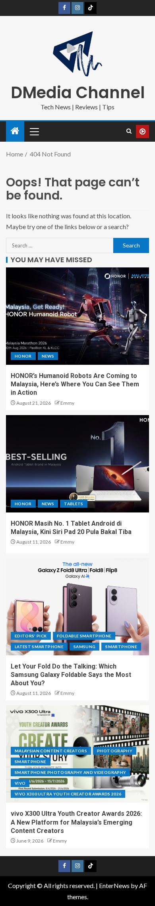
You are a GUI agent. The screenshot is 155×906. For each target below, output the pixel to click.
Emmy (67, 403)
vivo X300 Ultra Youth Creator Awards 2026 (68, 793)
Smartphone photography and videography (70, 772)
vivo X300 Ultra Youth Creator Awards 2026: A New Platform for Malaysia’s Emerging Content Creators (76, 822)
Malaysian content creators (51, 750)
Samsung (84, 646)
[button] (34, 131)
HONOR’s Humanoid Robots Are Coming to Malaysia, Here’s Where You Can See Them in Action (75, 384)
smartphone (121, 646)
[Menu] (34, 131)
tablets (73, 503)
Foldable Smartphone (84, 635)
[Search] (129, 131)
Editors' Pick (31, 635)
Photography (114, 750)
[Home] (15, 131)
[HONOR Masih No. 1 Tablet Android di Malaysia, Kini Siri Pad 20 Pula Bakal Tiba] (77, 463)
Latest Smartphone (39, 646)
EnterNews (114, 885)
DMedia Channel (78, 92)
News (48, 356)
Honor (23, 356)
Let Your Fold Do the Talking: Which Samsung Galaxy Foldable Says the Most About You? (71, 675)
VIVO (20, 783)
